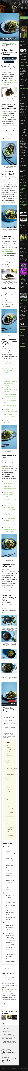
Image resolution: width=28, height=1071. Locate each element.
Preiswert (12, 43)
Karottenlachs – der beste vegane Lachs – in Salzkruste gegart (9, 501)
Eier (21, 91)
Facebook (13, 571)
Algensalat (8, 1041)
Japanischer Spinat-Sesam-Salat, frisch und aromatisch (10, 370)
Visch (21, 87)
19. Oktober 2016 (7, 1031)
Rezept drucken (10, 61)
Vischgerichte (5, 468)
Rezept (14, 1042)
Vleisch (23, 85)
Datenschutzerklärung (22, 1068)
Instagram (6, 571)
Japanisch (3, 1042)
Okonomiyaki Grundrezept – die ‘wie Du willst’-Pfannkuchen (10, 383)
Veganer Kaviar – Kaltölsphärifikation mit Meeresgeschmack (9, 488)
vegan (3, 1044)
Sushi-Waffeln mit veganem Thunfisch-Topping (8, 494)
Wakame (7, 1044)
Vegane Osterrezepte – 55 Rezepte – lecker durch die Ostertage (23, 243)
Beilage (11, 249)
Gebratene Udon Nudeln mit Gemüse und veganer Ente (9, 400)
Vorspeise (6, 249)
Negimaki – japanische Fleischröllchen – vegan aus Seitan (10, 364)
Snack (3, 255)
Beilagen (5, 1034)
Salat (2, 1038)
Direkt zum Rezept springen (9, 58)
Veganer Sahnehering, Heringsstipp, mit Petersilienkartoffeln (9, 514)
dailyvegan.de (4, 43)
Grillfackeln (22, 67)
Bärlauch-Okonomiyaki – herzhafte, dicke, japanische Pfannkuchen (10, 389)
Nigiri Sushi (13, 80)
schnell (9, 113)
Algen (4, 1041)
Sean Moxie (6, 1028)
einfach (3, 115)
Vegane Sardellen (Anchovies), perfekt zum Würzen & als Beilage (9, 529)
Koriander (9, 1042)
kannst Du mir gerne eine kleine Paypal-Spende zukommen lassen (9, 991)
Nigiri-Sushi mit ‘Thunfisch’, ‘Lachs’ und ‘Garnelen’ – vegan (9, 416)
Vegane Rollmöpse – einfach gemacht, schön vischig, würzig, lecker (9, 507)
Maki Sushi (4, 251)
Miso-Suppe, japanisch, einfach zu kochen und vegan (9, 377)
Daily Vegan (6, 1068)
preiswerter (7, 133)
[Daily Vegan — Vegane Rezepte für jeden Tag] (14, 7)
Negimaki (7, 84)
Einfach (10, 1034)
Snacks (10, 1038)
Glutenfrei (4, 1035)
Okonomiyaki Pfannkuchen (9, 82)
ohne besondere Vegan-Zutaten (8, 1036)
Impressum (13, 1068)
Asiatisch (14, 1041)
